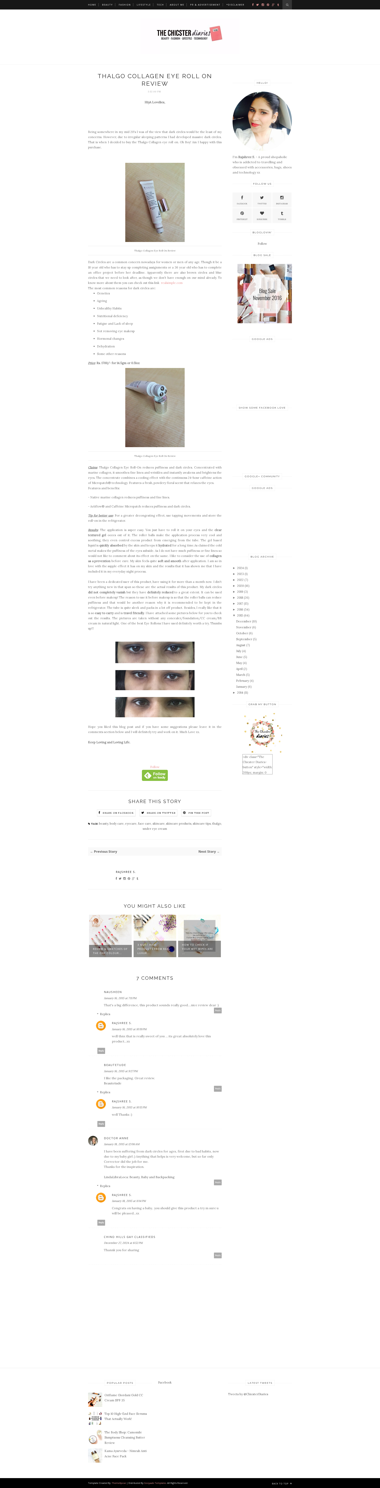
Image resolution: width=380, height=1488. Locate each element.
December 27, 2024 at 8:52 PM (123, 1243)
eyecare (131, 823)
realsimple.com (171, 283)
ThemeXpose (119, 1482)
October (242, 633)
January (241, 687)
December (243, 621)
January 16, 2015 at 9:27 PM (121, 1071)
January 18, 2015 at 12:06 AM (122, 1144)
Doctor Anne (116, 1138)
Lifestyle (144, 4)
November (243, 627)
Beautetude (115, 1065)
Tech (160, 4)
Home (92, 4)
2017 (240, 603)
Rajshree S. (126, 872)
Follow (155, 767)
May (239, 663)
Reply (218, 1010)
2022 (240, 580)
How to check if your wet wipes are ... (153, 949)
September (244, 639)
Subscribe (262, 219)
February (242, 681)
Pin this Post (198, 812)
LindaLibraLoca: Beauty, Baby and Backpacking (139, 1177)
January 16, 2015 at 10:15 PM (129, 1107)
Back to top (280, 1483)
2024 (240, 568)
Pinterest (242, 219)
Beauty (107, 4)
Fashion (125, 4)
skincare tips (202, 823)
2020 (240, 586)
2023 (240, 574)
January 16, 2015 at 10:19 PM (129, 1029)
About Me (177, 4)
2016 (240, 609)
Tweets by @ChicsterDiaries (248, 1394)
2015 (240, 615)
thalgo (216, 823)
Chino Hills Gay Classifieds (130, 1237)
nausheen (113, 992)
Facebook (242, 203)
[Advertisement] (262, 372)
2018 (240, 597)
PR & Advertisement (205, 4)
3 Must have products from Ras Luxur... (108, 949)
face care (144, 823)
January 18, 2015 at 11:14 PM (129, 1201)
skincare (159, 823)
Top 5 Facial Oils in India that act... (198, 951)
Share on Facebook (118, 812)
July (238, 651)
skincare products (178, 823)
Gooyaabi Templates (155, 1482)
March (240, 675)
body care (117, 823)
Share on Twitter (161, 812)
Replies (105, 1014)
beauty (103, 823)
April (239, 669)
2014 (240, 692)
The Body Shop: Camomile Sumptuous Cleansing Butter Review (124, 1437)
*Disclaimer (235, 4)
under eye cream (155, 829)
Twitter (262, 203)
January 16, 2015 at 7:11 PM (120, 998)
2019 (240, 592)
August (240, 645)
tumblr (282, 219)
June (239, 657)
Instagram (282, 203)
